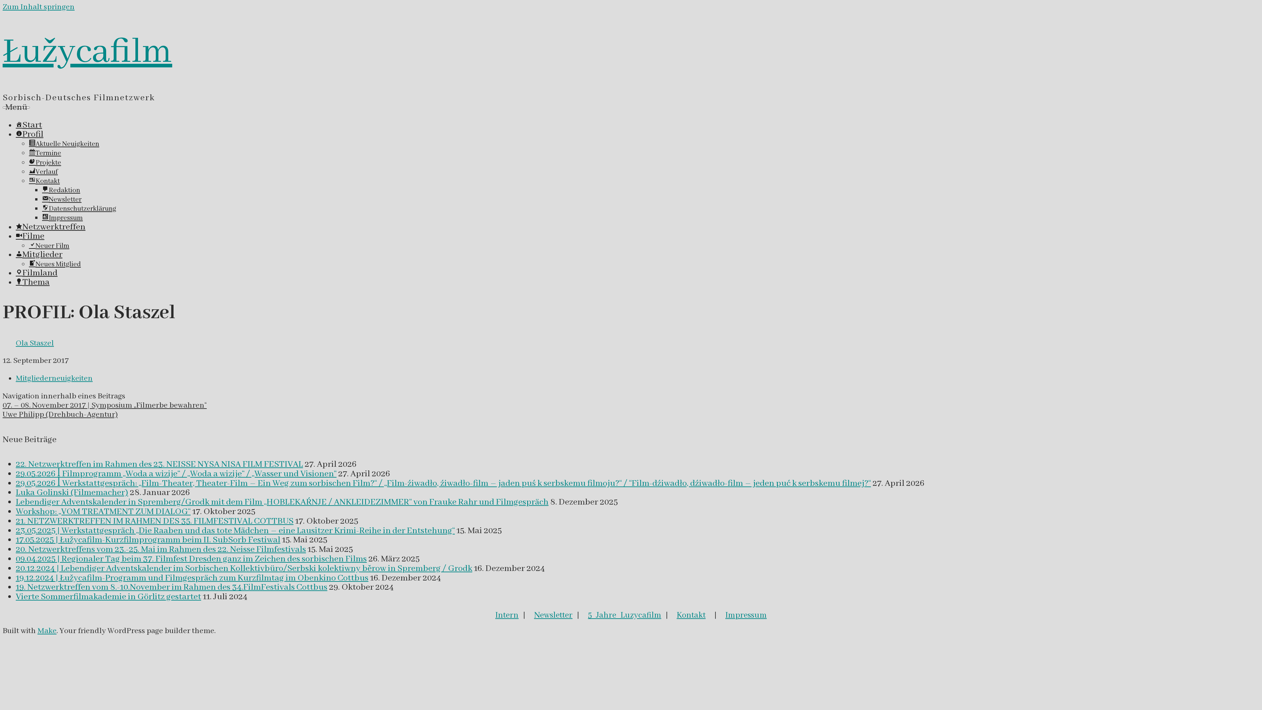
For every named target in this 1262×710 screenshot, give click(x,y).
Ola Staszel (35, 343)
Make (47, 631)
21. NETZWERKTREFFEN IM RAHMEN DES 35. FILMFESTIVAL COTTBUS (154, 521)
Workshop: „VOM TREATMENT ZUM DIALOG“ (103, 511)
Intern (507, 615)
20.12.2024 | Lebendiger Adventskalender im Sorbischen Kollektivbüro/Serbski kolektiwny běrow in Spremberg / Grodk (244, 568)
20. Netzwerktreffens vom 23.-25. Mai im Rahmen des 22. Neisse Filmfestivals (161, 549)
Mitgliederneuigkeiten (54, 378)
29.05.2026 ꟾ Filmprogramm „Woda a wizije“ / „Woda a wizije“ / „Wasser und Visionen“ (176, 474)
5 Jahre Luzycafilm (624, 615)
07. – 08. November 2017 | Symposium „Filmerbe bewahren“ (105, 405)
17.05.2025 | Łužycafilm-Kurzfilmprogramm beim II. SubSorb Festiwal (148, 540)
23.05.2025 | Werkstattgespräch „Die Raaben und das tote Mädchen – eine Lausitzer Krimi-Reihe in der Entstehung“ (235, 530)
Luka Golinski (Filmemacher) (72, 492)
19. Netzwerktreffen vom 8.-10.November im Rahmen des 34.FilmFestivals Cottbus (171, 587)
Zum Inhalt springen (39, 7)
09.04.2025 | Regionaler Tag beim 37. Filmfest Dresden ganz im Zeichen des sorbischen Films (191, 559)
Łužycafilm (87, 52)
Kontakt (691, 615)
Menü (16, 107)
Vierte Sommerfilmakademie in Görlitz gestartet (108, 597)
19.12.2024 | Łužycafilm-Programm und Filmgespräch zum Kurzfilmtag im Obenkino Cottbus (192, 578)
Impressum (746, 615)
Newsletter (553, 615)
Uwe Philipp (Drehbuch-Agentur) (60, 415)
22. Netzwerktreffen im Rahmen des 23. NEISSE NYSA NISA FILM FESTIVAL (159, 464)
